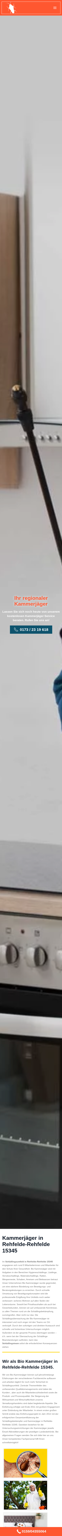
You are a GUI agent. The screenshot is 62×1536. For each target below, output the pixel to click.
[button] (55, 8)
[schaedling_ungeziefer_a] (25, 1463)
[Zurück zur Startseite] (21, 8)
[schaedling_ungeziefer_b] (25, 1495)
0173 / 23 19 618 (34, 629)
